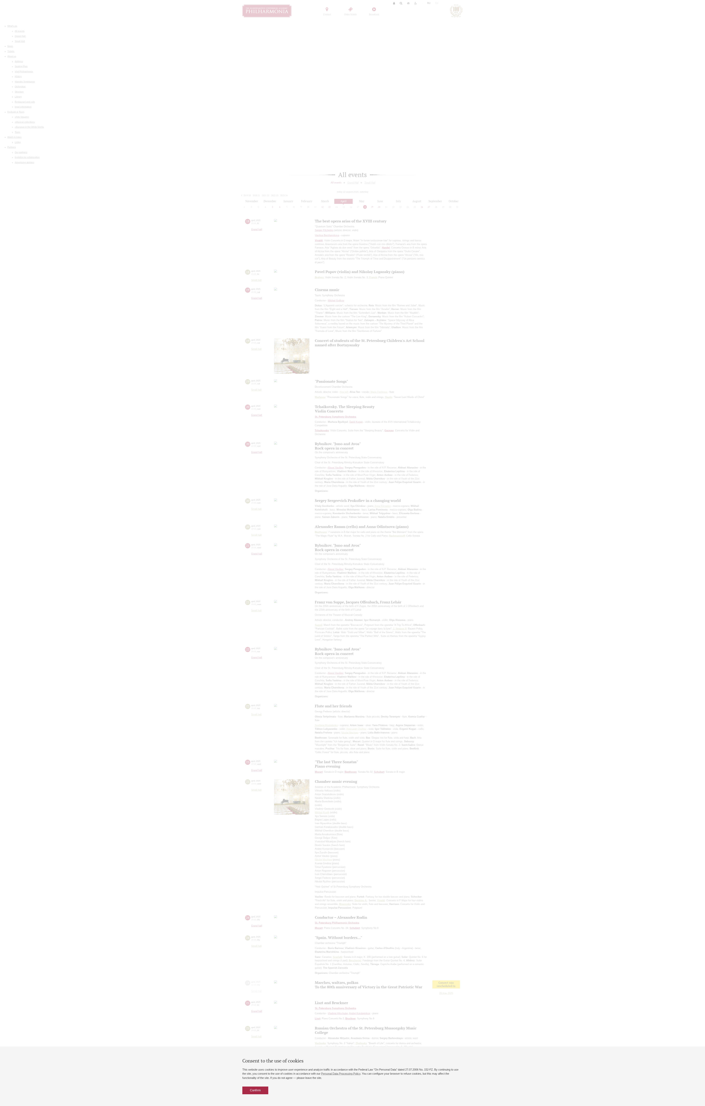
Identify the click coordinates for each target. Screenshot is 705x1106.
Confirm (255, 1090)
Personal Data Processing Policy (340, 1073)
